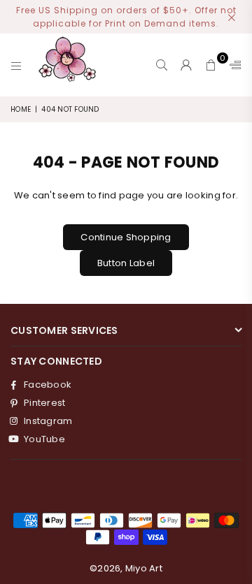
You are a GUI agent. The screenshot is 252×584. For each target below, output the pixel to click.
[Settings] (232, 64)
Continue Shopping (125, 237)
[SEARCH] (162, 64)
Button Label (126, 263)
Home (20, 109)
